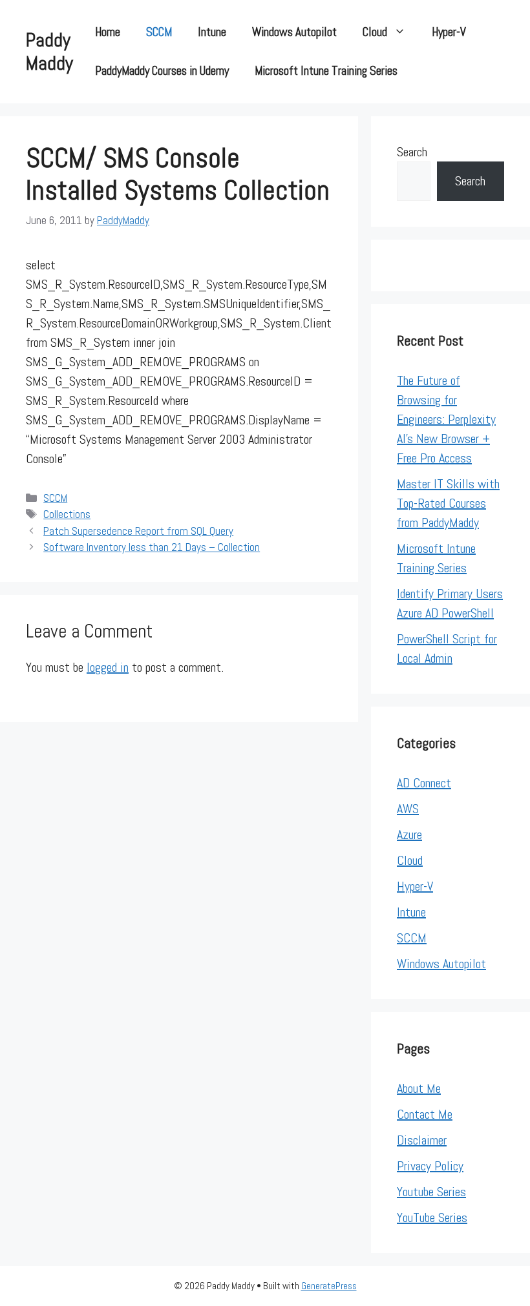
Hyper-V (449, 32)
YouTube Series (432, 1217)
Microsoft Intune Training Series (326, 71)
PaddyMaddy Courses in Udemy (162, 71)
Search (412, 151)
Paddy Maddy (49, 52)
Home (107, 32)
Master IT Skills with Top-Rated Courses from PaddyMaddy (448, 503)
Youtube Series (431, 1191)
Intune (212, 32)
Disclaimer (422, 1140)
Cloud (375, 32)
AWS (408, 808)
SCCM (159, 32)
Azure (409, 834)
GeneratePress (329, 1286)
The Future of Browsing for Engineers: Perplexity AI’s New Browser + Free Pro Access (446, 419)
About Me (419, 1088)
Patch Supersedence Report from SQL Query (138, 531)
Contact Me (424, 1114)
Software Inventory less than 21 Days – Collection (151, 547)
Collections (66, 514)
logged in (108, 667)
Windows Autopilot (294, 32)
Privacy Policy (430, 1165)
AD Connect (424, 782)
